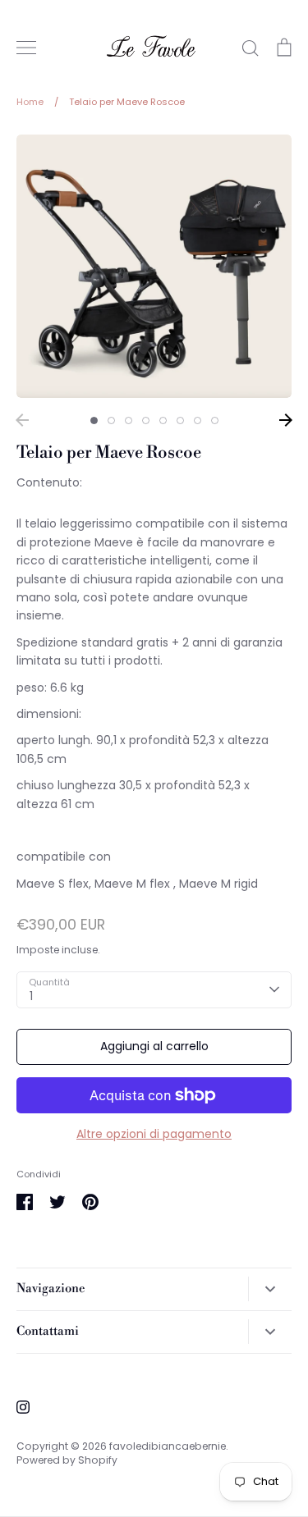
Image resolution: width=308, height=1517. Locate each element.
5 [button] (163, 420)
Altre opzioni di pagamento (154, 1134)
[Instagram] (23, 1407)
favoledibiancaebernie (167, 1446)
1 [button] (94, 420)
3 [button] (128, 420)
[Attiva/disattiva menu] (26, 47)
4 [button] (145, 420)
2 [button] (111, 420)
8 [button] (214, 420)
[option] (154, 266)
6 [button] (180, 420)
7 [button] (197, 420)
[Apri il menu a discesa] (270, 1289)
